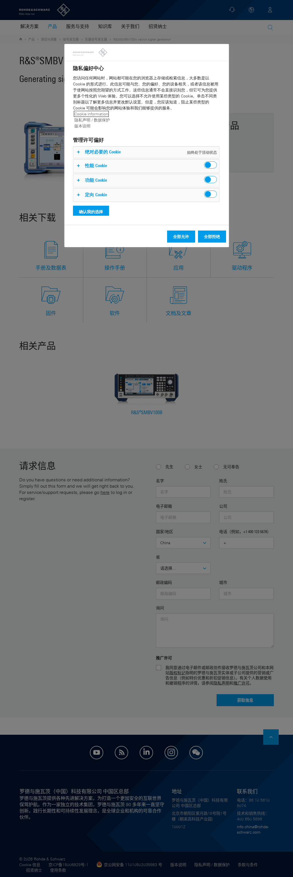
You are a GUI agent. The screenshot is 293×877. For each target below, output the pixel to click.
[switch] (210, 165)
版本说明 (82, 125)
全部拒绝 (212, 236)
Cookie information (91, 113)
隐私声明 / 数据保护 (92, 119)
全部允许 (181, 236)
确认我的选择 (91, 211)
